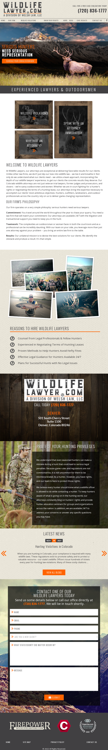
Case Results (82, 20)
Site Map (27, 742)
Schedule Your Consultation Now (20, 61)
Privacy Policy (57, 742)
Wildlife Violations (28, 20)
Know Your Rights (51, 20)
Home (3, 20)
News (65, 20)
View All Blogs (54, 572)
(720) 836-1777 (92, 10)
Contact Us (97, 20)
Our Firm (11, 20)
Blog (71, 20)
